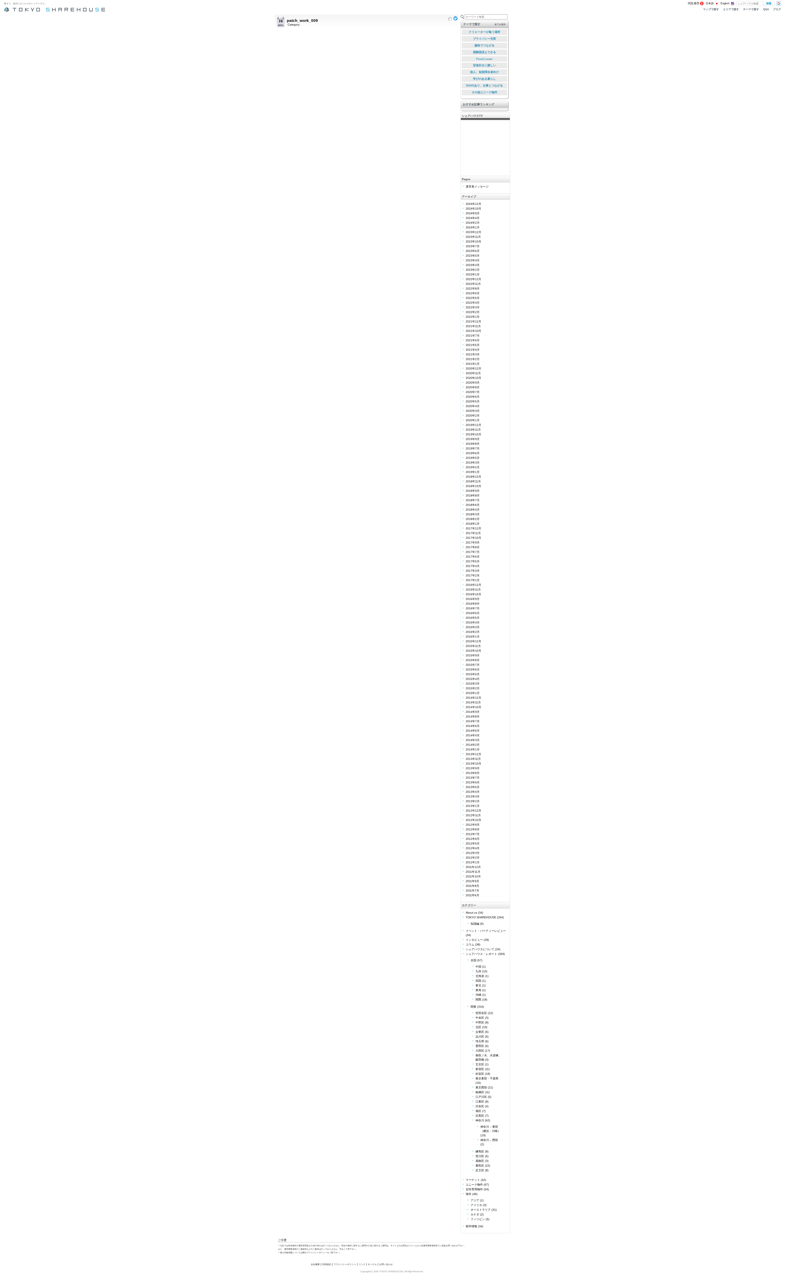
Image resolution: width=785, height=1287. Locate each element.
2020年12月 (473, 368)
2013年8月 (473, 773)
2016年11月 (473, 589)
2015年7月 (473, 664)
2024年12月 (473, 204)
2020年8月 (473, 387)
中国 (478, 966)
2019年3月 (473, 462)
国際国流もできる (484, 52)
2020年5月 (473, 401)
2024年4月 (473, 218)
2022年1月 (473, 316)
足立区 (479, 1170)
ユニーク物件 (474, 1184)
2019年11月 (473, 429)
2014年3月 (473, 740)
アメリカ (476, 1205)
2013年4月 (473, 791)
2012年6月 (473, 838)
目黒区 (479, 1115)
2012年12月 (473, 810)
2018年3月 (473, 514)
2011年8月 (472, 885)
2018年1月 (473, 523)
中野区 (479, 1022)
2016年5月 (473, 617)
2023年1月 (473, 274)
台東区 (479, 1031)
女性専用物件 (474, 1189)
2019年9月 (473, 439)
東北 (478, 985)
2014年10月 (473, 707)
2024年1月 (473, 227)
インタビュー (474, 939)
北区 (478, 1027)
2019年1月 (473, 472)
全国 (473, 960)
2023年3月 (473, 265)
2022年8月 (473, 288)
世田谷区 (481, 1013)
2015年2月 (473, 688)
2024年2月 (473, 222)
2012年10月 (473, 820)
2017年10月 (473, 537)
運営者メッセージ (477, 186)
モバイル (372, 1264)
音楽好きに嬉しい (484, 65)
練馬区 (479, 1151)
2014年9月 (473, 711)
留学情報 (471, 1226)
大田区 (479, 1050)
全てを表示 (500, 24)
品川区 (479, 1036)
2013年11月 (473, 758)
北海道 (479, 976)
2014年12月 (473, 697)
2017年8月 (473, 547)
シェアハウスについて (480, 949)
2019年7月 (473, 448)
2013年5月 (473, 787)
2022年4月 (473, 302)
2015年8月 (473, 660)
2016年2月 (473, 631)
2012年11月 (473, 815)
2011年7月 (472, 890)
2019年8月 (473, 443)
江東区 (479, 1101)
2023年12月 (473, 232)
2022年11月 (473, 283)
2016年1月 (473, 636)
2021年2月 (473, 359)
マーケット (473, 1179)
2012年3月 (473, 853)
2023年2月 (473, 269)
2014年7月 (473, 721)
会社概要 (315, 1264)
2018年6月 (473, 504)
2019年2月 (473, 467)
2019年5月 (473, 457)
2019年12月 (473, 425)
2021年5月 (473, 345)
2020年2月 (473, 415)
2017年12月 (473, 528)
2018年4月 (473, 509)
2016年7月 (473, 608)
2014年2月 (473, 744)
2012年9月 (473, 824)
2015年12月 (473, 641)
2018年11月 (473, 481)
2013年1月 (473, 805)
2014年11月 (473, 702)
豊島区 (479, 1165)
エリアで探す (731, 9)
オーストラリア (481, 1209)
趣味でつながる (484, 45)
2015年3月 (473, 683)
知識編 (475, 923)
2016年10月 (473, 594)
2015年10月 (473, 650)
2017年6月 (473, 556)
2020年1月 (473, 420)
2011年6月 (472, 895)
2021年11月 (473, 326)
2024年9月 (473, 213)
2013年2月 (473, 801)
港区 (478, 1111)
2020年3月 (473, 410)
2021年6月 (473, 340)
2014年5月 (473, 730)
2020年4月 (473, 406)
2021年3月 (473, 354)
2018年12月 (473, 476)
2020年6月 (473, 396)
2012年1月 (473, 862)
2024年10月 (473, 208)
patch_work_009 (302, 20)
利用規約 (326, 1264)
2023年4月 (473, 260)
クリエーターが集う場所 (484, 32)
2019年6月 (473, 453)
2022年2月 (473, 312)
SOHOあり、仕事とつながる (484, 85)
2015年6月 (473, 669)
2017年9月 (473, 542)
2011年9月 (472, 881)
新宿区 (479, 1069)
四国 (478, 980)
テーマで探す (751, 9)
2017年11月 (473, 533)
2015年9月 (473, 655)
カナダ (475, 1214)
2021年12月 (473, 321)
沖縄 (478, 994)
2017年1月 (473, 580)
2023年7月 (473, 246)
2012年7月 (473, 834)
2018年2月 (473, 519)
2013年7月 (473, 777)
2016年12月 (473, 584)
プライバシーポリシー (345, 1264)
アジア (475, 1200)
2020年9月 (473, 382)
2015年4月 (473, 679)
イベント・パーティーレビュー (486, 930)
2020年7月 (473, 392)
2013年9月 (473, 768)
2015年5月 (473, 674)
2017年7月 (473, 552)
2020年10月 (473, 378)
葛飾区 (479, 1160)
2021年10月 (473, 330)
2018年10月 (473, 486)
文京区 (479, 1064)
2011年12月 (473, 867)
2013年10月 (473, 763)
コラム (470, 944)
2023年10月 (473, 241)
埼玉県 (479, 1041)
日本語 (710, 3)
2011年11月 (473, 871)
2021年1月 (473, 363)
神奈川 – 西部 (489, 1140)
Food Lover (484, 59)
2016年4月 (473, 622)
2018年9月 (473, 490)
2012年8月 (473, 829)
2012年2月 (473, 857)
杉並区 (479, 1073)
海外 (468, 1194)
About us (471, 912)
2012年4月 (473, 848)
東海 (478, 990)
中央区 (479, 1017)
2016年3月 (473, 627)
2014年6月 (473, 726)
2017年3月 (473, 570)
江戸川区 (481, 1096)
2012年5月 (473, 843)
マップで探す (711, 9)
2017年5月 (473, 561)
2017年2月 (473, 575)
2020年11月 (473, 373)
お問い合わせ (386, 1264)
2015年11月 (473, 646)
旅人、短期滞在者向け (484, 72)
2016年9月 (473, 599)
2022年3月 (473, 307)
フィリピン (478, 1219)
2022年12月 (473, 279)
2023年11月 (473, 236)
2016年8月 (473, 603)
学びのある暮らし (484, 78)
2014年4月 (473, 735)
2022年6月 (473, 293)
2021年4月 (473, 349)
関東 (473, 1006)
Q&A (766, 9)
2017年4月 (473, 566)
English (725, 3)
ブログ (777, 9)
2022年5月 (473, 298)
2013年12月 (473, 754)
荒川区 (479, 1156)
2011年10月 (473, 876)
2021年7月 (473, 335)
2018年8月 (473, 495)
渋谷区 (479, 1106)
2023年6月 (473, 251)
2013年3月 (473, 796)
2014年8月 (473, 716)
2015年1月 (473, 693)
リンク (362, 1264)
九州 (478, 971)
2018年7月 (473, 500)
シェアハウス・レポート (481, 954)
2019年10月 (473, 434)
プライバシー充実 (484, 38)
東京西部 (481, 1087)
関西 (478, 999)
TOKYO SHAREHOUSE (481, 917)
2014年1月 (473, 749)
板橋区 (479, 1092)
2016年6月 (473, 613)
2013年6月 (473, 782)
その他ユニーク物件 (484, 92)
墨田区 (479, 1046)
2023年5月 (473, 255)
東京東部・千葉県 (486, 1078)
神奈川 (479, 1120)
